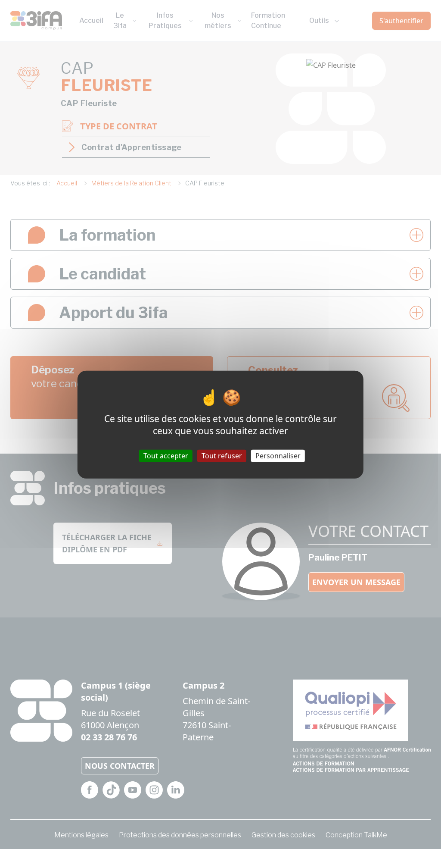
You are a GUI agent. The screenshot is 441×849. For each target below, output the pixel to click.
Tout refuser (222, 456)
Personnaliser (278, 456)
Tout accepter (165, 456)
